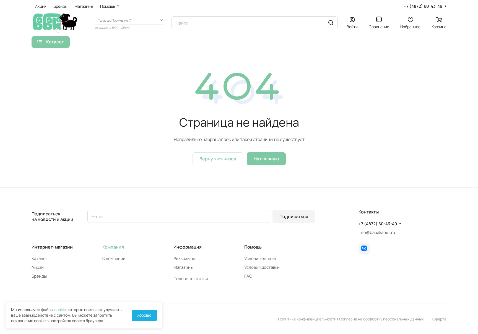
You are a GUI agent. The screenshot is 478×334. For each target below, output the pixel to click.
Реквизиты (184, 258)
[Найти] (331, 22)
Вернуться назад (217, 159)
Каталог (40, 258)
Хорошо (144, 315)
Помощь (253, 247)
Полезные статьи (190, 278)
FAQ (248, 276)
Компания (113, 247)
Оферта (439, 319)
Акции (38, 267)
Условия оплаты (260, 258)
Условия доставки (262, 267)
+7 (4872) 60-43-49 (423, 6)
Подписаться (293, 216)
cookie (60, 309)
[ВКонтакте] (364, 248)
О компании (114, 258)
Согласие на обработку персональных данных (381, 319)
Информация (187, 247)
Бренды (39, 276)
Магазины (183, 267)
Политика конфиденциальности (307, 319)
